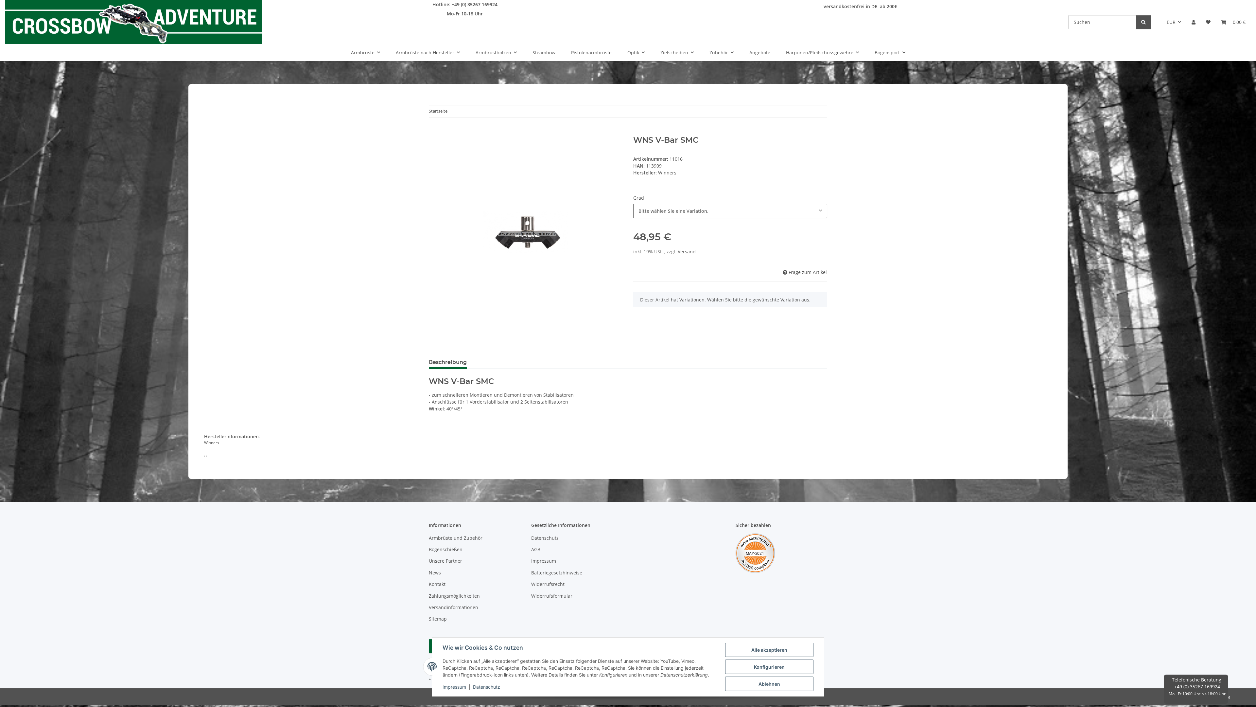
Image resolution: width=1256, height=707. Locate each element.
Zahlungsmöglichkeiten (454, 596)
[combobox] (730, 211)
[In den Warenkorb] (434, 132)
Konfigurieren (769, 667)
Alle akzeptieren (769, 650)
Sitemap (438, 619)
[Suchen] (1143, 22)
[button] (1193, 22)
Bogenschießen (445, 549)
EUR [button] (1171, 22)
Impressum (454, 687)
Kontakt (437, 584)
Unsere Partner (445, 561)
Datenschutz (486, 687)
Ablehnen (769, 684)
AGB (535, 549)
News (435, 573)
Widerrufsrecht (548, 584)
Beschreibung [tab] (448, 362)
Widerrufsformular (551, 596)
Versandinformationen (453, 607)
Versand (687, 251)
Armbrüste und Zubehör (455, 538)
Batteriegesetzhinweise (556, 573)
